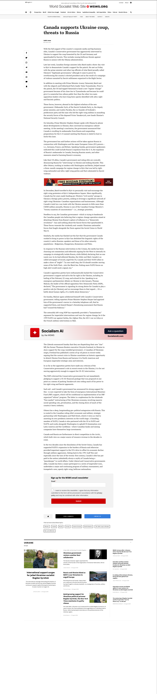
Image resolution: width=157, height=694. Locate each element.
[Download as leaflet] (26, 77)
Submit (78, 501)
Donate (107, 16)
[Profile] (131, 3)
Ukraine (47, 526)
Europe (68, 526)
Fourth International (54, 16)
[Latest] (30, 13)
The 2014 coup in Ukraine (102, 526)
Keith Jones (47, 40)
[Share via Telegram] (26, 67)
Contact (121, 2)
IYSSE (81, 16)
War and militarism (50, 531)
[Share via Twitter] (26, 57)
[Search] (131, 13)
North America (88, 526)
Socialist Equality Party (70, 16)
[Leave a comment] (26, 81)
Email (53, 481)
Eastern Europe (77, 526)
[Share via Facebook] (26, 52)
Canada (54, 526)
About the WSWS (90, 16)
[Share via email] (26, 72)
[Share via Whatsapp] (26, 62)
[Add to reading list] (26, 86)
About (126, 2)
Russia (61, 526)
